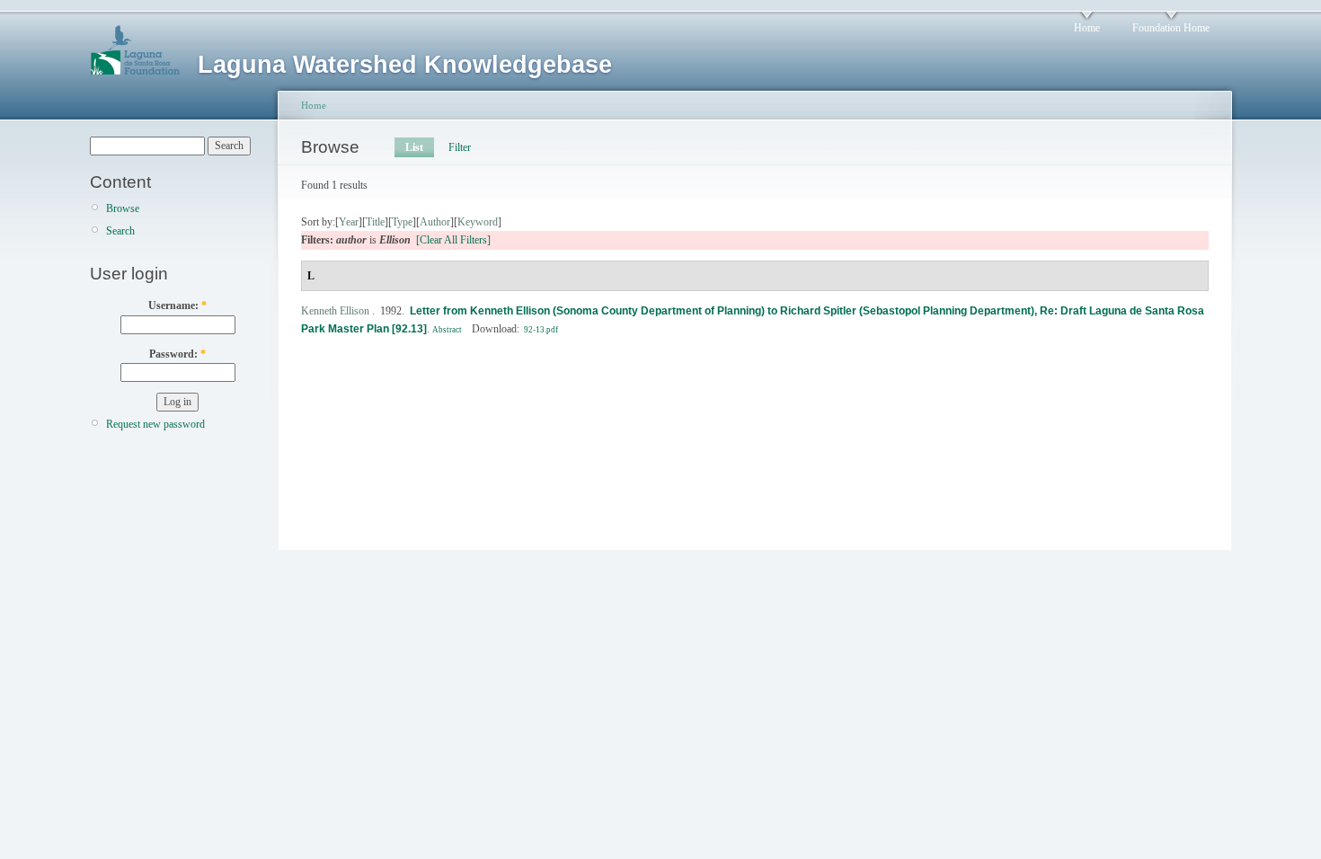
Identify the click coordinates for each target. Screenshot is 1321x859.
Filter (459, 147)
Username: (177, 305)
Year (349, 222)
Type (402, 222)
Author (435, 222)
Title (375, 222)
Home (1087, 28)
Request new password (155, 424)
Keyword (477, 222)
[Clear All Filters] (453, 240)
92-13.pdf (541, 329)
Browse (122, 208)
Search (120, 231)
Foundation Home (1171, 28)
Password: (177, 354)
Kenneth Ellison (335, 311)
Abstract (447, 329)
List (414, 147)
